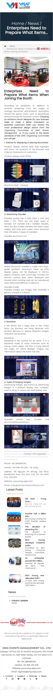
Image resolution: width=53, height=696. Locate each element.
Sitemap (33, 676)
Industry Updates (20, 600)
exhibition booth (15, 119)
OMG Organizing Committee (35, 136)
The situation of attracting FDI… (35, 528)
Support (21, 676)
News (33, 23)
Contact (9, 676)
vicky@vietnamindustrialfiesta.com (27, 485)
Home (18, 23)
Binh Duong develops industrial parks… (35, 543)
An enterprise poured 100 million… (34, 559)
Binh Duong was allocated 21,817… (34, 577)
